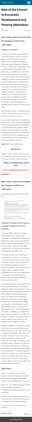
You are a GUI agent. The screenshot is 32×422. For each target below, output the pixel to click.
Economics (11, 405)
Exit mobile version (16, 419)
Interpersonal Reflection (16, 144)
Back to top (27, 414)
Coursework (18, 405)
